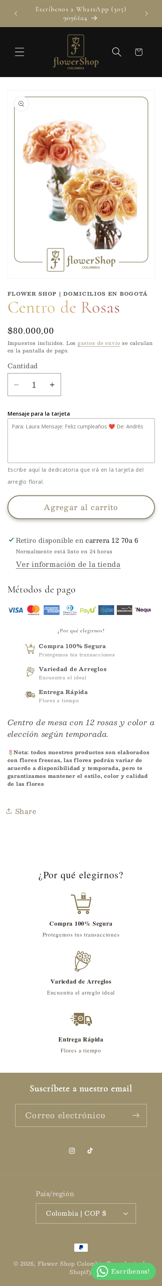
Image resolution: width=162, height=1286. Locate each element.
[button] (19, 52)
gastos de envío (99, 343)
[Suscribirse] (136, 1115)
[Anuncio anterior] (16, 13)
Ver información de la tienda (68, 564)
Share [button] (26, 811)
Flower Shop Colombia (71, 1263)
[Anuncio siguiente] (146, 13)
